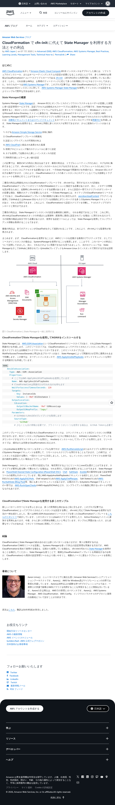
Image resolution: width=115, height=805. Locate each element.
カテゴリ (41, 25)
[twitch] (97, 777)
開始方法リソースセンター (19, 631)
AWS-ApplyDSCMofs (24, 478)
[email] (78, 783)
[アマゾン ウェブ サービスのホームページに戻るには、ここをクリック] (10, 14)
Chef (65, 472)
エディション (59, 25)
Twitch (13, 682)
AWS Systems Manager (34, 84)
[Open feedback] (111, 402)
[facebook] (82, 777)
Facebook (13, 675)
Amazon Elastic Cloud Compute (46, 71)
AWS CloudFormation (12, 71)
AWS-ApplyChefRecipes (67, 478)
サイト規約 (27, 787)
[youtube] (102, 777)
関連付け (96, 120)
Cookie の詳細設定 (44, 787)
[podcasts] (106, 777)
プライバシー (12, 787)
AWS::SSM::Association (32, 343)
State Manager (26, 103)
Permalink (59, 54)
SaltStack (73, 472)
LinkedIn (13, 679)
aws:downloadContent (88, 196)
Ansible (83, 472)
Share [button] (72, 54)
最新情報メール (17, 685)
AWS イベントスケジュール (20, 637)
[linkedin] (87, 777)
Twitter (13, 672)
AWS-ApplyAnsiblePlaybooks (70, 357)
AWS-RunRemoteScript (72, 449)
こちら (12, 609)
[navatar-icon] (107, 3)
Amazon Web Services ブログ (16, 37)
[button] (110, 3)
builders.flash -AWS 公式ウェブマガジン (25, 641)
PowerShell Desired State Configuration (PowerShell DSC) (33, 472)
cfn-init (59, 77)
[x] (78, 777)
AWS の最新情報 (14, 634)
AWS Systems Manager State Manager (59, 87)
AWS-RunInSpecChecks (25, 485)
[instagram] (92, 777)
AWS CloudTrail (13, 144)
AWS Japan (10, 51)
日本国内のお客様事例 (17, 644)
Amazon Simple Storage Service (27, 132)
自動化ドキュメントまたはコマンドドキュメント (32, 120)
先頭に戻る (55, 797)
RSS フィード (16, 689)
